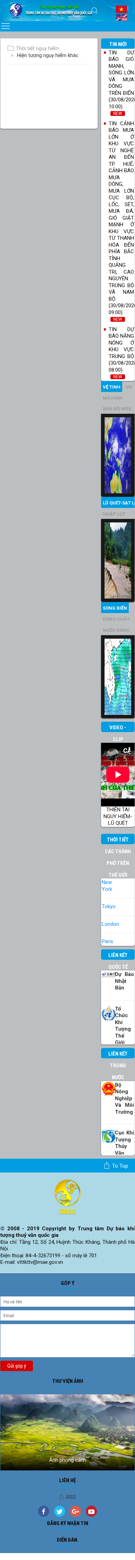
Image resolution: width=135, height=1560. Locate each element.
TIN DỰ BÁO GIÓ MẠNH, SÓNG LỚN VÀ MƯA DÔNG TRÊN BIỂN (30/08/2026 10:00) (121, 82)
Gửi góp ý (16, 1366)
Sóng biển (115, 608)
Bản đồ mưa (117, 408)
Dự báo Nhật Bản (124, 981)
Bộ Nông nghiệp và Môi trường (124, 1098)
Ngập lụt (114, 514)
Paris (107, 941)
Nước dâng (116, 630)
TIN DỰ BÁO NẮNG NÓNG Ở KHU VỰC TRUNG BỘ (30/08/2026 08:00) (121, 353)
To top (120, 1166)
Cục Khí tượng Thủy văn (124, 1143)
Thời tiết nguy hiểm (37, 48)
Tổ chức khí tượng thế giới (123, 1026)
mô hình (113, 398)
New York (107, 885)
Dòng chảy (116, 619)
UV (129, 387)
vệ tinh (111, 387)
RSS (71, 1497)
